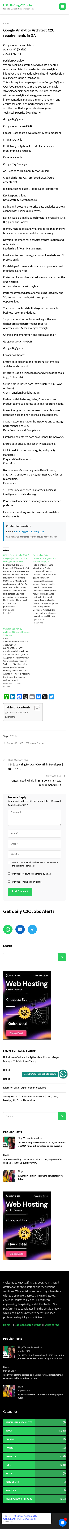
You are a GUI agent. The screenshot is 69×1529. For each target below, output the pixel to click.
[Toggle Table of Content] (35, 708)
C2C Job (6, 24)
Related (11, 717)
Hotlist (6, 1070)
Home (6, 1325)
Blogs (20, 1138)
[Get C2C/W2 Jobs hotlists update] (63, 1074)
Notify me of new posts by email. (26, 882)
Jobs (8, 1465)
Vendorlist (28, 1138)
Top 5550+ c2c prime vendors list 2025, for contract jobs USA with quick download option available (42, 1144)
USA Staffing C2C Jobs (17, 5)
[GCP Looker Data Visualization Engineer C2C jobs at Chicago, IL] (48, 589)
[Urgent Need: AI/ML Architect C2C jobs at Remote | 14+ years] (18, 658)
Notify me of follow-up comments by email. (31, 874)
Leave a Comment (38, 743)
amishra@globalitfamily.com (28, 531)
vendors (38, 1138)
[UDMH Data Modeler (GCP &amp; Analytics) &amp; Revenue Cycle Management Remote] (18, 584)
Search (7, 946)
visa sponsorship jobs (19, 1499)
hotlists (11, 1456)
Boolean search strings (28, 1325)
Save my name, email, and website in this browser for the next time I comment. (36, 864)
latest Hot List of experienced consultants (24, 1088)
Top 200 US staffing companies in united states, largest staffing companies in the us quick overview (33, 1161)
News (9, 1473)
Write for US (52, 1325)
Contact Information (17, 712)
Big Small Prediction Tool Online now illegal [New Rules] (40, 1177)
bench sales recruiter (19, 1422)
